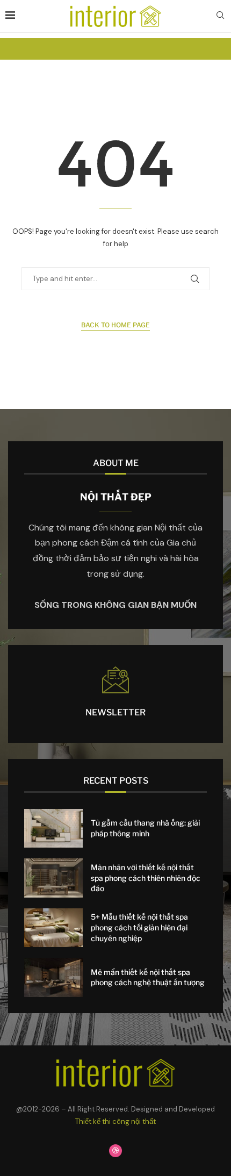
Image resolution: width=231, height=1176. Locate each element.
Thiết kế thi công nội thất (115, 1121)
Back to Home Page (115, 325)
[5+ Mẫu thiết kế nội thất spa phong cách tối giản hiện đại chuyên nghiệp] (53, 928)
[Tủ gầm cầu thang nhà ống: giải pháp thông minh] (53, 828)
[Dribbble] (115, 1150)
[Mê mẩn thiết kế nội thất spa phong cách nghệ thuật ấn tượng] (53, 977)
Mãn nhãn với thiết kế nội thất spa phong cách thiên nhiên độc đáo (145, 878)
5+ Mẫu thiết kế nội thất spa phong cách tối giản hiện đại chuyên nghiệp (139, 927)
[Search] (220, 16)
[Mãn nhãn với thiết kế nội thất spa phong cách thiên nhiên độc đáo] (53, 878)
